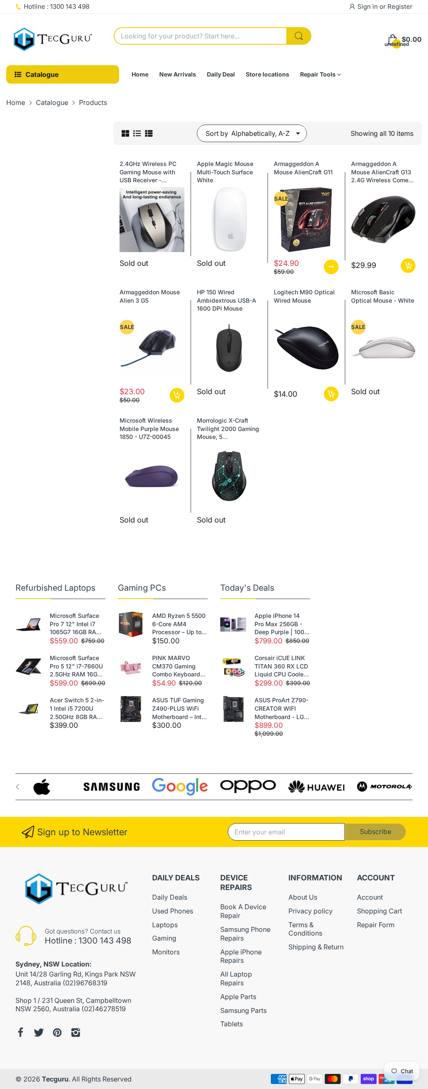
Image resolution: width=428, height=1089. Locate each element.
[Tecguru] (53, 39)
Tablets (231, 1024)
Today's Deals (247, 588)
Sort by (217, 133)
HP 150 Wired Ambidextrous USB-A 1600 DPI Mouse (226, 300)
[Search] (298, 36)
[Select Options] (331, 267)
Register (400, 6)
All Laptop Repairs (236, 978)
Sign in (368, 6)
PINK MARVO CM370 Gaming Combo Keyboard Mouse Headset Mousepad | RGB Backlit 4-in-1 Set (176, 666)
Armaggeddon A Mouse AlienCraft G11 (303, 168)
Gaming (164, 938)
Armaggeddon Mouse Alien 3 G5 (150, 296)
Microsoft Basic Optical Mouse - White (382, 296)
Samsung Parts (243, 1010)
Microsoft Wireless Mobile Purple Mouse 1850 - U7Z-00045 (149, 428)
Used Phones (172, 911)
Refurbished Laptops (55, 588)
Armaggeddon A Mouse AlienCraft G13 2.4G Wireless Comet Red (381, 172)
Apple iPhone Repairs (241, 956)
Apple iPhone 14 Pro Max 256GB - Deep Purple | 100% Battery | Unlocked (282, 624)
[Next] (17, 786)
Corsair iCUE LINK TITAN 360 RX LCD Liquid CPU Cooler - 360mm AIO (282, 666)
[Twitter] (39, 1033)
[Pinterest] (57, 1033)
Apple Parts (238, 996)
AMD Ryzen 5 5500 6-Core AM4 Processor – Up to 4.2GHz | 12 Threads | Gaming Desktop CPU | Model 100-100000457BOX (179, 624)
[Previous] (410, 786)
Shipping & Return (316, 947)
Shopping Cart (379, 911)
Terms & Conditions (305, 929)
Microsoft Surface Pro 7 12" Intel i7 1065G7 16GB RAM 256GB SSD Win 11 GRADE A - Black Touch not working (76, 624)
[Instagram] (76, 1033)
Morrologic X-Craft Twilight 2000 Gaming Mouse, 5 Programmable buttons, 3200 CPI (228, 429)
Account (370, 897)
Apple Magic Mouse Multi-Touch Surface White (225, 172)
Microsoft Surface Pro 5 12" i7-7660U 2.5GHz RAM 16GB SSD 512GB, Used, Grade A (76, 666)
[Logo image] (43, 786)
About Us (302, 897)
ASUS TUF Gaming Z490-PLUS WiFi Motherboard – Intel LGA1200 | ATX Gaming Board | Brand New (179, 708)
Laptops (165, 925)
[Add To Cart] (408, 265)
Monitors (166, 952)
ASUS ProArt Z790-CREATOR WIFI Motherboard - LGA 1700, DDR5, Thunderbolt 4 (281, 708)
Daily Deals (169, 897)
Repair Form (376, 925)
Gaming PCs (142, 588)
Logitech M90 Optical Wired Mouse (304, 296)
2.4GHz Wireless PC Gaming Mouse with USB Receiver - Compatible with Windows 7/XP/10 (148, 172)
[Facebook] (20, 1033)
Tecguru (55, 1079)
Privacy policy (310, 911)
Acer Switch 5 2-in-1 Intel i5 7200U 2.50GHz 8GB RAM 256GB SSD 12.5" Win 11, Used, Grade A (77, 708)
